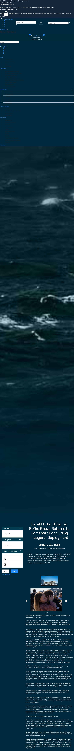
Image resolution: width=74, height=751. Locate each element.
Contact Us (7, 142)
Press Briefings (9, 92)
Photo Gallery (8, 120)
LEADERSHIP (3, 69)
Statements (8, 101)
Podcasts (7, 129)
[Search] (44, 35)
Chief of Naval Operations (11, 75)
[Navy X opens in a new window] (4, 22)
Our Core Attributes (9, 62)
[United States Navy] (7, 19)
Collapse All (6, 574)
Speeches (7, 99)
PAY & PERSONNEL (4, 106)
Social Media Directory (10, 122)
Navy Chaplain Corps (10, 131)
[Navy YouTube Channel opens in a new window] (4, 26)
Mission (6, 64)
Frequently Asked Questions (11, 138)
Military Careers (8, 113)
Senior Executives (9, 84)
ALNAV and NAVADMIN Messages (12, 140)
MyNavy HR (7, 109)
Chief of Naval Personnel (11, 82)
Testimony (7, 96)
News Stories (8, 103)
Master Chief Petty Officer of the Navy (14, 80)
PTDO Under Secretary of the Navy (13, 73)
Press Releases (9, 94)
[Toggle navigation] (41, 23)
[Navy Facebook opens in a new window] (4, 21)
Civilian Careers (8, 115)
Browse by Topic (9, 127)
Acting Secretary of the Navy (12, 71)
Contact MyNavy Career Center (12, 111)
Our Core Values (8, 59)
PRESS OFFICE (3, 89)
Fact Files (7, 133)
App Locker (7, 125)
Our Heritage (8, 66)
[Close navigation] (1, 45)
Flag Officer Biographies (10, 87)
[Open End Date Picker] (5, 564)
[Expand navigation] (30, 35)
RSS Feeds (7, 136)
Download (54, 584)
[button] (37, 3)
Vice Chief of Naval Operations (12, 78)
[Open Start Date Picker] (5, 559)
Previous (26, 601)
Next (66, 601)
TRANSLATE (3, 145)
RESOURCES (3, 118)
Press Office (3, 29)
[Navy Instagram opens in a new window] (4, 24)
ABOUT (2, 57)
